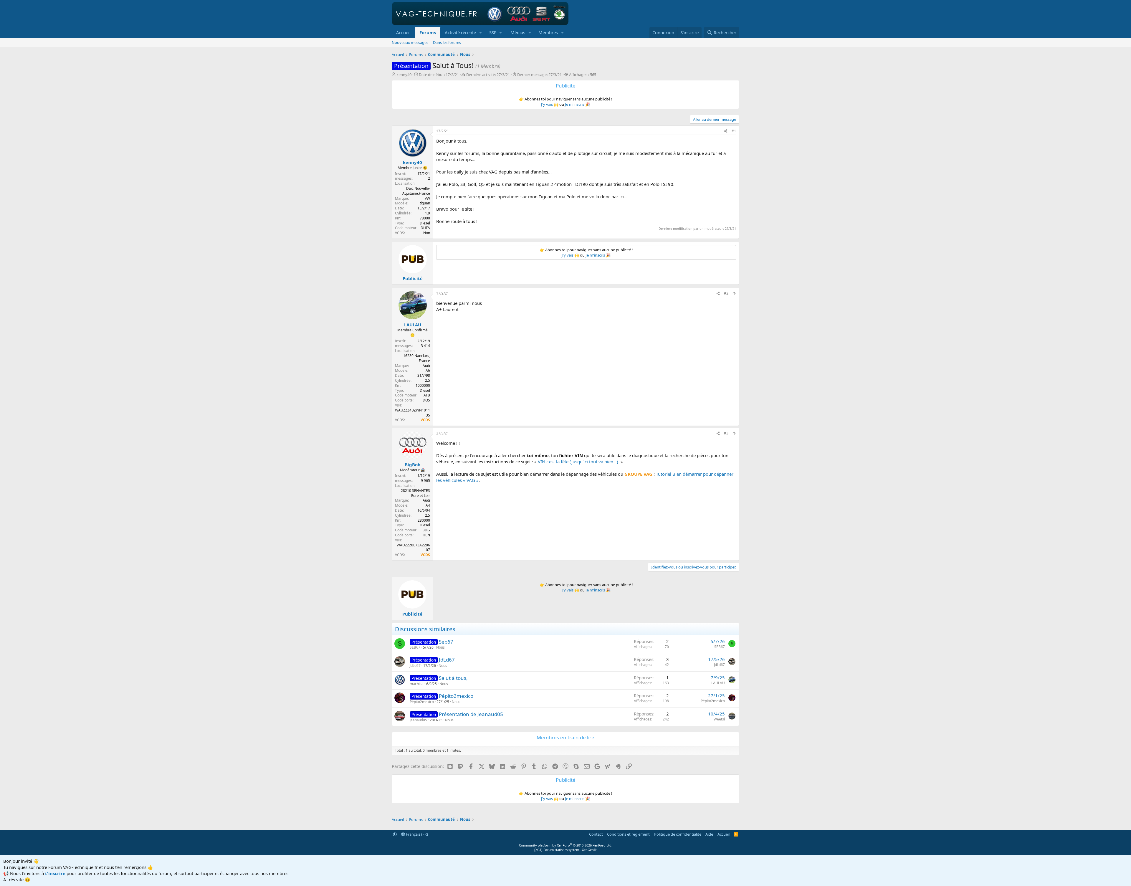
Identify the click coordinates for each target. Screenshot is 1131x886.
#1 (734, 130)
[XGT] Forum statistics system (565, 849)
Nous (440, 647)
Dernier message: (539, 74)
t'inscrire (55, 873)
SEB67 (415, 647)
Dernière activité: (488, 74)
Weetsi (719, 719)
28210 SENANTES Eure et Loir (415, 493)
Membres (548, 32)
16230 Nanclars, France (416, 358)
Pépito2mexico (456, 695)
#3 (726, 433)
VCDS (425, 419)
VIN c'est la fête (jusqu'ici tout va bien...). (578, 462)
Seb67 (446, 641)
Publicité (413, 278)
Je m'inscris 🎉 (577, 104)
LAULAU (718, 682)
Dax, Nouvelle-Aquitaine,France (416, 191)
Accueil (403, 32)
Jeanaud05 (418, 720)
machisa (417, 683)
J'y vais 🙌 (549, 104)
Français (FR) (416, 834)
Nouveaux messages (410, 42)
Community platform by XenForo (565, 845)
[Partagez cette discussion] (726, 131)
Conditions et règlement (628, 834)
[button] (481, 32)
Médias (517, 32)
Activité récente (460, 32)
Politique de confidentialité (677, 834)
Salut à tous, (453, 678)
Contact (596, 834)
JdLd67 (447, 659)
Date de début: (439, 74)
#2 (726, 293)
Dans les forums (447, 42)
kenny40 (403, 74)
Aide (709, 834)
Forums (427, 32)
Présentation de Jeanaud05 (471, 714)
